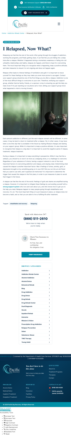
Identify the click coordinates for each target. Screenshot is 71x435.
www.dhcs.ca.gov (6, 356)
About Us (52, 369)
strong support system (11, 187)
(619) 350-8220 (45, 2)
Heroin (24, 310)
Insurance (29, 391)
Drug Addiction (27, 292)
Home (4, 33)
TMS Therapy (26, 338)
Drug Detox (26, 296)
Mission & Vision (27, 321)
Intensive (25, 317)
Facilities (29, 394)
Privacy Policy (30, 397)
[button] (5, 410)
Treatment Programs (55, 372)
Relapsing (34, 203)
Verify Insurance (35, 254)
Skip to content (5, 408)
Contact (51, 378)
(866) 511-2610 (35, 218)
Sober (24, 331)
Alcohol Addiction (28, 278)
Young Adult (26, 342)
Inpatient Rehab (27, 313)
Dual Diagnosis (27, 306)
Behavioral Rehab (28, 285)
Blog (23, 288)
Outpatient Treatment (10, 397)
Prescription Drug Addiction (32, 324)
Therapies (52, 375)
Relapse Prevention (29, 328)
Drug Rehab (26, 299)
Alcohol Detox (27, 281)
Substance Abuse (28, 335)
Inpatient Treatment (9, 394)
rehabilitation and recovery (18, 203)
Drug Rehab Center (29, 303)
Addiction (25, 270)
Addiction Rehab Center (16, 33)
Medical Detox (7, 391)
